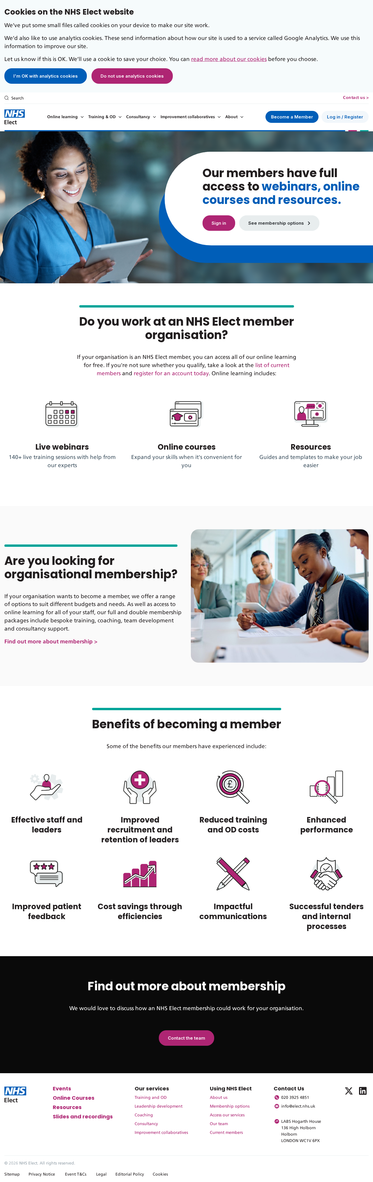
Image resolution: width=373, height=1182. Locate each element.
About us (218, 1098)
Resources (67, 1107)
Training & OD (102, 117)
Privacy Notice (42, 1174)
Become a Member (292, 117)
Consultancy (138, 117)
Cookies (160, 1174)
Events (62, 1088)
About (231, 117)
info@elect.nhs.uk (298, 1106)
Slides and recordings (83, 1116)
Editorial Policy (129, 1174)
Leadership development (158, 1106)
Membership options (229, 1106)
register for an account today (171, 373)
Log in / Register (345, 117)
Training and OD (151, 1098)
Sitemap (12, 1174)
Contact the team (186, 1038)
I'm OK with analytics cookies (45, 76)
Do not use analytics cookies (132, 76)
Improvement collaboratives (188, 117)
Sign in (219, 223)
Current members (226, 1133)
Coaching (144, 1115)
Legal (101, 1174)
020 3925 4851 (295, 1098)
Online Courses (73, 1097)
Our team (219, 1124)
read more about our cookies (229, 59)
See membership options (276, 223)
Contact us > (356, 98)
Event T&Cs (75, 1174)
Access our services (227, 1115)
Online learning (62, 117)
